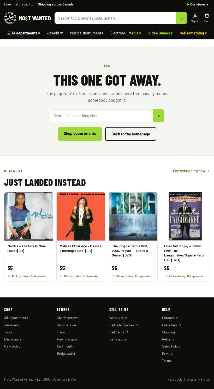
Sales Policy (171, 346)
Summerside (66, 325)
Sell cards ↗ (118, 332)
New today (12, 346)
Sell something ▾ (193, 33)
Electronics (119, 33)
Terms (167, 360)
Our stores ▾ (199, 4)
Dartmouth (65, 346)
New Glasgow (67, 339)
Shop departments (80, 133)
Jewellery (55, 33)
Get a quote (118, 339)
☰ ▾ (23, 33)
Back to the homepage (130, 133)
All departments (16, 317)
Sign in (195, 21)
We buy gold (118, 317)
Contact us (170, 317)
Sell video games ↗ (124, 325)
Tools (8, 332)
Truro (61, 332)
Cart (207, 21)
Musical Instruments (86, 33)
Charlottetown (68, 317)
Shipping (168, 332)
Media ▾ (135, 33)
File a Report (171, 325)
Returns (168, 339)
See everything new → (191, 171)
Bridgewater (66, 353)
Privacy (167, 353)
